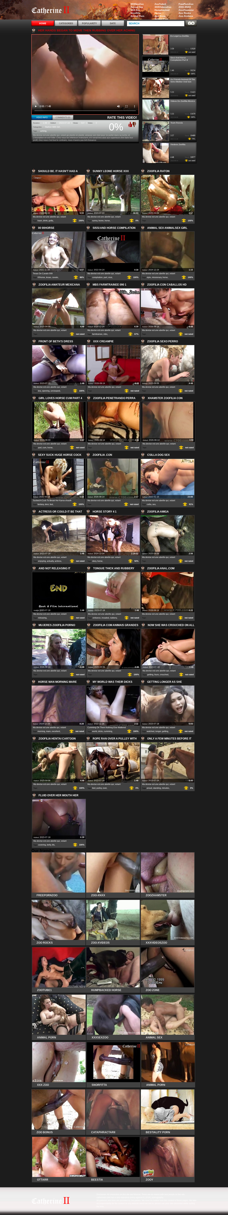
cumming (108, 731)
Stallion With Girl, (52, 127)
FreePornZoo (186, 4)
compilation (97, 277)
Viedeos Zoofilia (177, 144)
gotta (51, 220)
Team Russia (176, 123)
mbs (105, 334)
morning (41, 731)
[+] (129, 124)
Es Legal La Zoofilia (179, 36)
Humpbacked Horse (162, 11)
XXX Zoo (135, 10)
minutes (165, 788)
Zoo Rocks (185, 13)
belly (49, 845)
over (105, 788)
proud (149, 788)
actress (58, 561)
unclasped (55, 391)
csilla (149, 504)
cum (44, 447)
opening (46, 391)
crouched (164, 674)
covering (42, 845)
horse (107, 220)
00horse (41, 277)
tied (93, 788)
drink (45, 220)
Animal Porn (161, 19)
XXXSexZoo (137, 4)
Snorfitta (135, 13)
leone (101, 220)
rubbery (113, 618)
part (105, 277)
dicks (100, 731)
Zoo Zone (160, 16)
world (94, 731)
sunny (94, 220)
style (149, 277)
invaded (105, 618)
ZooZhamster (186, 10)
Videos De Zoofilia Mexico (182, 101)
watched (150, 731)
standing (157, 788)
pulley (99, 788)
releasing (42, 618)
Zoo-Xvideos (186, 16)
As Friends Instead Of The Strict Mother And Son (182, 80)
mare (48, 731)
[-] (134, 124)
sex (154, 504)
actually (50, 561)
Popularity (89, 23)
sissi (110, 277)
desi (47, 504)
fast (51, 504)
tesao (48, 277)
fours (156, 674)
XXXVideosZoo (163, 7)
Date (113, 23)
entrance (97, 618)
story (94, 561)
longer (158, 731)
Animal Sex (137, 7)
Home (42, 23)
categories (66, 23)
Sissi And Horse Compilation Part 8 (179, 59)
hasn (40, 220)
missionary (157, 277)
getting (150, 674)
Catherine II (52, 10)
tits (53, 845)
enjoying (42, 561)
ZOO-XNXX (185, 7)
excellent (56, 731)
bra (39, 391)
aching (43, 131)
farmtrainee (97, 334)
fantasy (41, 504)
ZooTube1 (160, 4)
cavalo (55, 277)
